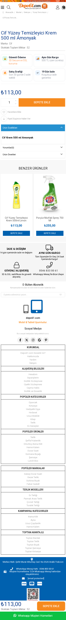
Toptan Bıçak (33, 544)
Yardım (33, 359)
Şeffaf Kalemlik (33, 440)
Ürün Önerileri (9, 154)
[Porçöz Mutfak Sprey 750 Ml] (24, 195)
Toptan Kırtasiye (33, 551)
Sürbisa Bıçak (33, 480)
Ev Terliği (33, 495)
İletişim (33, 363)
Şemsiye (33, 457)
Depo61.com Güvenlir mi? (33, 353)
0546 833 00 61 (48, 270)
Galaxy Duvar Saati (33, 474)
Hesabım (33, 374)
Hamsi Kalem (33, 447)
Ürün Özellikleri (10, 127)
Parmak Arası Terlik (33, 498)
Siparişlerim (33, 377)
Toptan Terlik (33, 541)
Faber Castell (33, 484)
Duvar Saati (33, 450)
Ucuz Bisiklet (33, 416)
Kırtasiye (33, 406)
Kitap (33, 419)
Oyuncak (33, 402)
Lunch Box (33, 461)
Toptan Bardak (33, 538)
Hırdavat (33, 412)
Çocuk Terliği (33, 502)
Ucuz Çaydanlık (33, 523)
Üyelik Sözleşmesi (33, 384)
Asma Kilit (33, 516)
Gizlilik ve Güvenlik (33, 391)
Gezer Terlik (33, 477)
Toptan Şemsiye (33, 548)
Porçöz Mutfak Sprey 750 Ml (24, 219)
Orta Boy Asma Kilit (33, 444)
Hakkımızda (33, 356)
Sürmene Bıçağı (33, 454)
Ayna (33, 520)
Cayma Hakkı (33, 388)
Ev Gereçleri (33, 426)
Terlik (33, 422)
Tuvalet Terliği (33, 505)
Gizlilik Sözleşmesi (33, 381)
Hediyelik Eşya (33, 409)
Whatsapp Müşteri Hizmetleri (34, 615)
